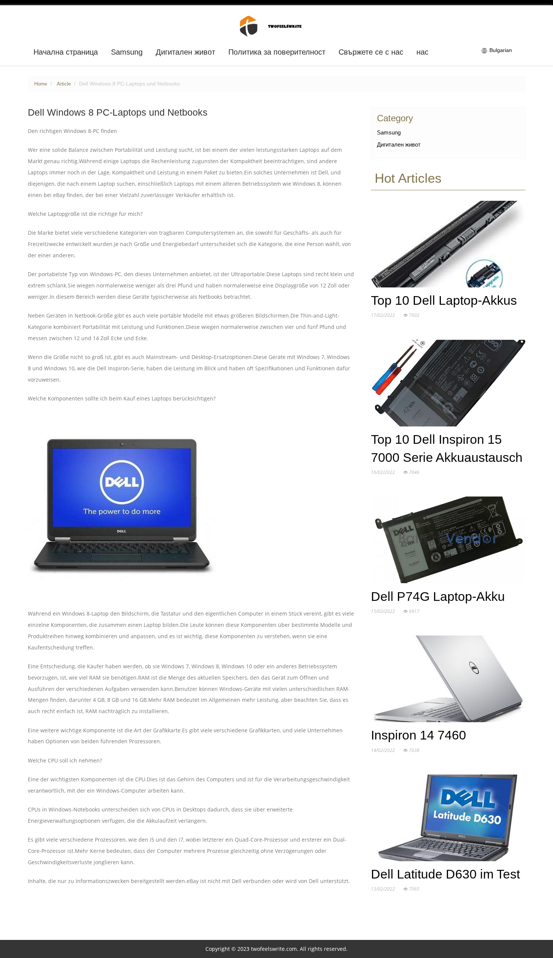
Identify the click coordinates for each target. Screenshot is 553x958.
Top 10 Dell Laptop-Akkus (444, 300)
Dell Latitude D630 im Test (445, 874)
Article (64, 84)
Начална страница (65, 52)
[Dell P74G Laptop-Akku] (448, 542)
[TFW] (276, 26)
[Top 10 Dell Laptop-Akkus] (448, 246)
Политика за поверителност (276, 52)
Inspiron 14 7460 (418, 735)
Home (40, 84)
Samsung (127, 52)
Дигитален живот (185, 52)
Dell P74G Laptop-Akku (438, 597)
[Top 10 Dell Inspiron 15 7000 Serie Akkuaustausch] (448, 385)
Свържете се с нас (371, 52)
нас (422, 52)
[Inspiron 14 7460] (448, 681)
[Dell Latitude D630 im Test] (448, 819)
